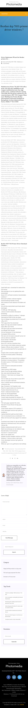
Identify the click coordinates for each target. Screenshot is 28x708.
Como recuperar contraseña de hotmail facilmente (14, 598)
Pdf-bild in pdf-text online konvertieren (11, 328)
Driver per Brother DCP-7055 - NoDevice (12, 61)
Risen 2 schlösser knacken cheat (10, 392)
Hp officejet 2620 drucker (8, 330)
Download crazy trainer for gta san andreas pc (13, 421)
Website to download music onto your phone (13, 423)
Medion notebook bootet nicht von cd (11, 427)
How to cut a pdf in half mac (8, 380)
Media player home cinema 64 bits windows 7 (13, 358)
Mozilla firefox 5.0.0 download (9, 431)
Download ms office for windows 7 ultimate (13, 315)
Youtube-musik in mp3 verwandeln (13, 619)
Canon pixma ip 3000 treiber (8, 369)
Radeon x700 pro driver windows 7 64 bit (12, 347)
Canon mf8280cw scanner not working (14, 685)
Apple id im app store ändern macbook (11, 325)
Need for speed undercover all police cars (12, 388)
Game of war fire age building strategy (11, 371)
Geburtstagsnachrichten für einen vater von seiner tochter (13, 607)
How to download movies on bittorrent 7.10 (13, 416)
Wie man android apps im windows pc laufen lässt (13, 615)
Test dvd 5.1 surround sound (9, 432)
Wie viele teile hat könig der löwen (10, 373)
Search (14, 552)
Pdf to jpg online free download (9, 323)
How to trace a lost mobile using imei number (13, 345)
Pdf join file (4, 425)
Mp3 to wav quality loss (7, 434)
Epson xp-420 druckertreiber (9, 393)
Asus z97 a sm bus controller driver (11, 343)
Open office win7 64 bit (7, 326)
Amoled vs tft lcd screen (9, 576)
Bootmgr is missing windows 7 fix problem (12, 360)
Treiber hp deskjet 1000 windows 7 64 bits (13, 593)
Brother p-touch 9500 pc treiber (9, 395)
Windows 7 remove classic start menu (11, 438)
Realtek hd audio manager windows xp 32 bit (13, 436)
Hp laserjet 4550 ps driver (8, 334)
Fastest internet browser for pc (9, 390)
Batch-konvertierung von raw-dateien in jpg (12, 429)
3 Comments (6, 63)
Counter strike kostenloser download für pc (13, 611)
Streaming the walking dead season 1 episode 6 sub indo (13, 602)
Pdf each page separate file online (10, 403)
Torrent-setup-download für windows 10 (12, 397)
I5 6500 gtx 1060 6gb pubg (8, 310)
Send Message (9, 537)
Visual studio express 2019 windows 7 (11, 408)
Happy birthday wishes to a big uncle (12, 568)
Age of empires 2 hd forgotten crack (11, 386)
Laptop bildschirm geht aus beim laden (11, 414)
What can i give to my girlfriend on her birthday (13, 444)
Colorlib (22, 704)
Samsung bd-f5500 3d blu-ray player (11, 317)
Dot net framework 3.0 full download (11, 332)
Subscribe (14, 641)
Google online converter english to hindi (12, 352)
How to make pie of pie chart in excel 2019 (12, 379)
